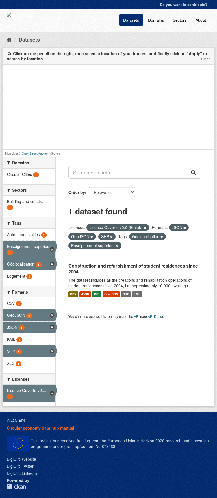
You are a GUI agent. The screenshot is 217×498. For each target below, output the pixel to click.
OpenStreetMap (33, 153)
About (201, 20)
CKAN (16, 487)
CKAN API (16, 421)
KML (137, 294)
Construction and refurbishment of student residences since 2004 (133, 268)
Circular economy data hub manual (40, 428)
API (136, 316)
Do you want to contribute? (183, 4)
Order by (76, 192)
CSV (73, 294)
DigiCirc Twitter (20, 466)
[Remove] (145, 227)
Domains (156, 20)
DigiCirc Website (21, 459)
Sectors (179, 20)
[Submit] (193, 172)
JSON (85, 294)
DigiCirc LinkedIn (22, 473)
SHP (126, 294)
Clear (205, 58)
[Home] (9, 39)
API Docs (155, 316)
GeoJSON (111, 294)
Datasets (131, 20)
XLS (96, 294)
